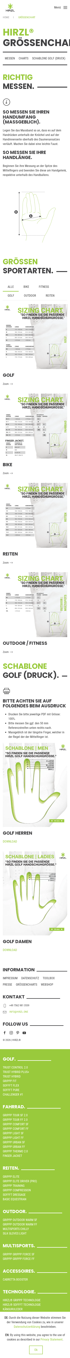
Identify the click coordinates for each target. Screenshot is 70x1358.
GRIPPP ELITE (11, 1176)
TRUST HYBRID (12, 1076)
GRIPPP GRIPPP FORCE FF (19, 1259)
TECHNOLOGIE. (19, 1292)
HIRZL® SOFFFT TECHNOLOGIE (22, 1304)
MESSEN (10, 58)
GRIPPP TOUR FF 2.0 (15, 1120)
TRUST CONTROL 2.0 (15, 1067)
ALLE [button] (11, 287)
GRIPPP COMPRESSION (17, 1190)
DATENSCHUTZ (30, 978)
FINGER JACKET (12, 1156)
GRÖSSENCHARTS (26, 984)
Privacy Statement (52, 1339)
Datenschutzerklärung (27, 1326)
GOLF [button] (11, 295)
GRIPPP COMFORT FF (16, 1129)
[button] (60, 7)
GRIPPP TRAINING (13, 1185)
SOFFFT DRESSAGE (14, 1195)
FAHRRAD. (14, 1107)
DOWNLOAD (10, 841)
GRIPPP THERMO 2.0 (15, 1151)
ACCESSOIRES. (19, 1271)
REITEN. (11, 1168)
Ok (36, 1350)
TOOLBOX (49, 978)
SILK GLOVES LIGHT (15, 1233)
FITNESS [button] (44, 287)
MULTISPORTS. (19, 1246)
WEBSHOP (47, 984)
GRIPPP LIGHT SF (13, 1133)
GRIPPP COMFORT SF (16, 1124)
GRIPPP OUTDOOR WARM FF (20, 1224)
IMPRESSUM (10, 978)
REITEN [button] (50, 295)
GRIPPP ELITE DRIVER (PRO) (20, 1181)
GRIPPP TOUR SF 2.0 (15, 1115)
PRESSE (7, 984)
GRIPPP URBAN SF (14, 1142)
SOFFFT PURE (11, 1090)
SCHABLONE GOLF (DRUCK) (48, 58)
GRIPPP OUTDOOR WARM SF (20, 1220)
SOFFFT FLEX (11, 1085)
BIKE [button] (26, 287)
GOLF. (9, 1059)
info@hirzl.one (18, 1011)
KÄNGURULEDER (13, 1309)
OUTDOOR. (15, 1211)
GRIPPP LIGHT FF (13, 1138)
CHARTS (23, 58)
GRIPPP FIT (9, 1081)
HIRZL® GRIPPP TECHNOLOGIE (22, 1300)
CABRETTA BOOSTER (15, 1279)
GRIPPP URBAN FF (14, 1147)
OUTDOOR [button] (30, 295)
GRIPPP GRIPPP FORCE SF (19, 1254)
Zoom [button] (6, 383)
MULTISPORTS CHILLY (16, 1229)
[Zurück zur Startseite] (10, 7)
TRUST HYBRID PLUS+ (16, 1072)
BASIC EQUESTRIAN (14, 1199)
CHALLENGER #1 (13, 1094)
